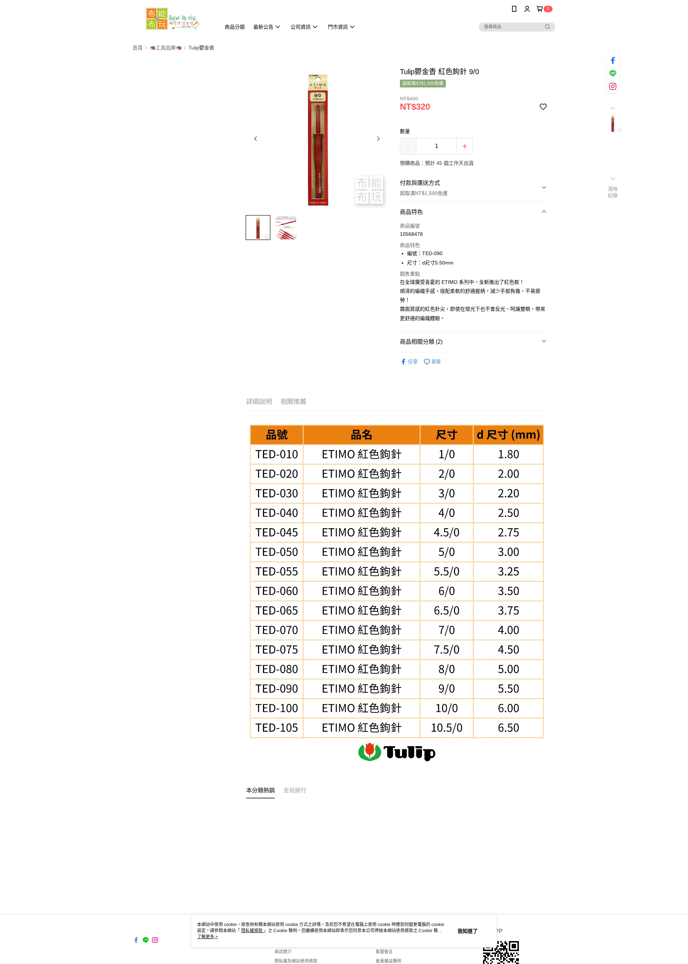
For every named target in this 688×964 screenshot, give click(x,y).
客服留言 (384, 951)
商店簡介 (283, 951)
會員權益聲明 (388, 961)
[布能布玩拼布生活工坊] (172, 18)
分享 (413, 361)
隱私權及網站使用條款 (295, 961)
